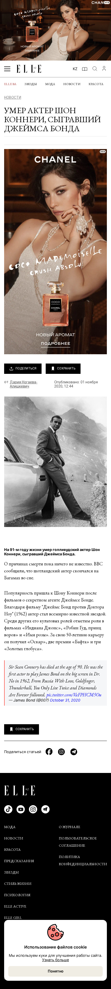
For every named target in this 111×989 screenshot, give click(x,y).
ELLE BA (10, 84)
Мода (50, 84)
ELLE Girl (13, 917)
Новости (71, 84)
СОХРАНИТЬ (66, 368)
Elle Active (15, 906)
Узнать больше (55, 960)
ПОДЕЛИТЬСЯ (25, 368)
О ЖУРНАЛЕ (69, 827)
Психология (17, 895)
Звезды (31, 84)
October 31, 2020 (65, 700)
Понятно (56, 971)
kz (75, 69)
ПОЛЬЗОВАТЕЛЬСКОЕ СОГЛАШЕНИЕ (78, 842)
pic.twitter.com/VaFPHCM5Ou (73, 695)
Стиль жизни (17, 883)
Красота (96, 84)
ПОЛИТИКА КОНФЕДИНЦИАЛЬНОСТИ (83, 860)
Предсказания (19, 861)
